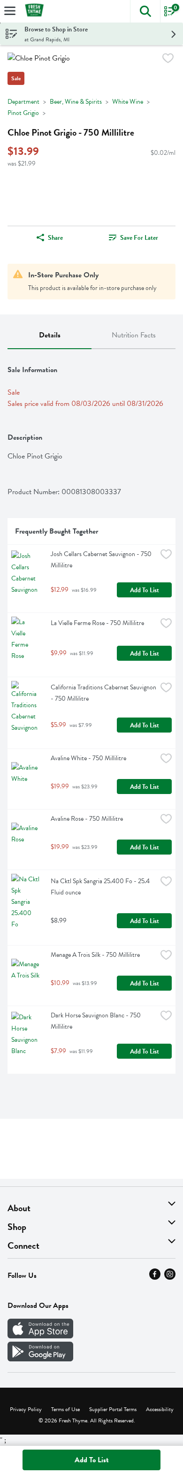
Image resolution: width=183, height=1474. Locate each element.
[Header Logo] (32, 11)
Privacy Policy (26, 1409)
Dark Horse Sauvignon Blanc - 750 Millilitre (96, 1020)
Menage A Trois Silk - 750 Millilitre (95, 955)
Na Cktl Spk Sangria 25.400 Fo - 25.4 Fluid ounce (101, 886)
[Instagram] (169, 1277)
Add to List (144, 590)
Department (23, 102)
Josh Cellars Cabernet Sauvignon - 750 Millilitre (102, 559)
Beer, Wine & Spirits (76, 102)
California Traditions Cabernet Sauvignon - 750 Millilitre (104, 692)
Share (55, 238)
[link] (133, 237)
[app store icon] (40, 1336)
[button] (145, 11)
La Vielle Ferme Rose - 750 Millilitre (97, 623)
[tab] (50, 335)
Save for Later (139, 238)
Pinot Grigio (23, 113)
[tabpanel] (91, 715)
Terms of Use (65, 1409)
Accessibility (160, 1409)
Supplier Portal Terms (113, 1409)
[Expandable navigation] (10, 10)
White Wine (127, 102)
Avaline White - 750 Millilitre (88, 758)
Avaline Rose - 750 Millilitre (87, 819)
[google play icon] (40, 1359)
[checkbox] (167, 60)
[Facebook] (154, 1277)
